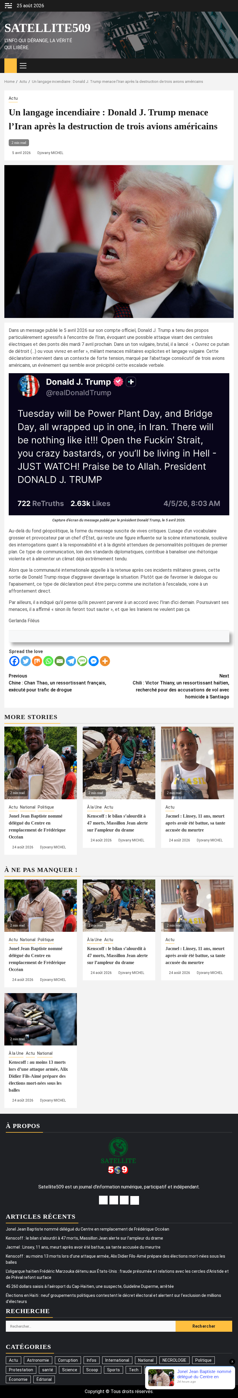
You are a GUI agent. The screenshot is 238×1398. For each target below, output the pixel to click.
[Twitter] (26, 661)
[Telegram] (71, 661)
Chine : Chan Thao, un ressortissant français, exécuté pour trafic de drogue (57, 683)
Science (69, 1369)
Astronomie (38, 1360)
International (117, 1360)
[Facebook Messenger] (94, 661)
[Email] (60, 661)
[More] (105, 661)
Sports (113, 1369)
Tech (133, 1369)
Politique (46, 807)
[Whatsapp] (48, 661)
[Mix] (37, 661)
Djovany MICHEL (50, 153)
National (27, 807)
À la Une (94, 807)
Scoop (92, 1369)
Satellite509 (47, 28)
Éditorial (44, 1379)
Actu (13, 98)
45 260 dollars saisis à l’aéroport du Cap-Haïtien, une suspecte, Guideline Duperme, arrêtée (90, 1286)
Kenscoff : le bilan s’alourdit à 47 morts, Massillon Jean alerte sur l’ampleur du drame (117, 823)
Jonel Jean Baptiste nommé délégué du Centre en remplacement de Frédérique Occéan (87, 1229)
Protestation (21, 1369)
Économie (18, 1379)
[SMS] (82, 661)
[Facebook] (14, 661)
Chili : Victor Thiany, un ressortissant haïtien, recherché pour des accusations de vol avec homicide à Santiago (181, 686)
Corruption (68, 1360)
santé (47, 1369)
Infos (91, 1360)
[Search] (229, 65)
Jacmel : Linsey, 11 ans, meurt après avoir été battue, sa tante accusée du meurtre (195, 823)
